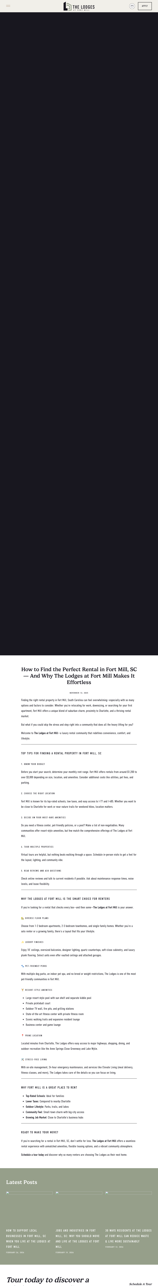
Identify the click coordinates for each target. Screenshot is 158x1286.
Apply (145, 6)
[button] (8, 6)
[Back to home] (79, 6)
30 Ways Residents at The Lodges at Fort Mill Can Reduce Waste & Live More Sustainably (128, 1236)
